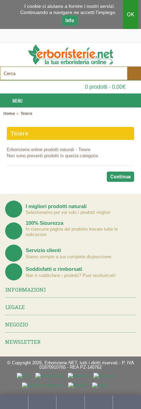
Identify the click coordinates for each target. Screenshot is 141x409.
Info (69, 20)
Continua (120, 176)
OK (130, 14)
